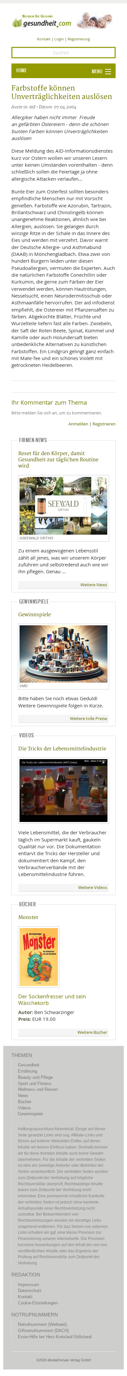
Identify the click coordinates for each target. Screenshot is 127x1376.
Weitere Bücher (92, 1032)
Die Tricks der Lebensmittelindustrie (62, 749)
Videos (24, 1107)
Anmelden (78, 424)
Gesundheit (28, 1065)
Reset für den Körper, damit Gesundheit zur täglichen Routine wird (58, 460)
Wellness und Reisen (38, 1089)
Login (59, 38)
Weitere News (93, 585)
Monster (28, 917)
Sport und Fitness (34, 1083)
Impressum (28, 1284)
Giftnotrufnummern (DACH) (43, 1330)
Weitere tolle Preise (88, 718)
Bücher (24, 1101)
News (23, 1095)
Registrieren (104, 424)
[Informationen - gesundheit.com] (63, 20)
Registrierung (79, 38)
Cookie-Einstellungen (38, 1302)
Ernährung (27, 1071)
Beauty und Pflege (35, 1077)
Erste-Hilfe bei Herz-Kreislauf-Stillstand (55, 1336)
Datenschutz (30, 1290)
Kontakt (43, 38)
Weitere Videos (92, 887)
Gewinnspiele (34, 615)
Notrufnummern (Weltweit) (42, 1324)
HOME (21, 71)
